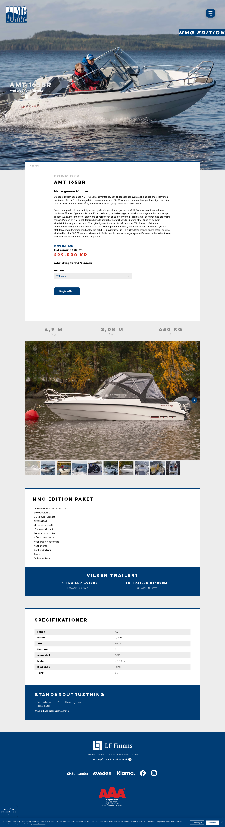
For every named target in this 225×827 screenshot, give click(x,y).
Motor (59, 270)
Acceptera (212, 822)
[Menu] (210, 13)
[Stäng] (221, 822)
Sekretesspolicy (39, 824)
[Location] (143, 773)
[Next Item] (194, 400)
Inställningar (197, 822)
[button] (112, 759)
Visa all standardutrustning (52, 711)
